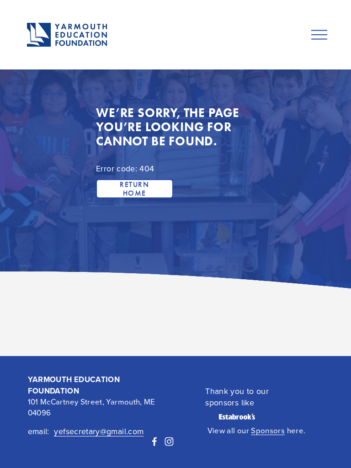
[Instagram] (169, 441)
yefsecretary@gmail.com (99, 431)
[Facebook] (154, 441)
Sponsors (268, 430)
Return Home (134, 188)
